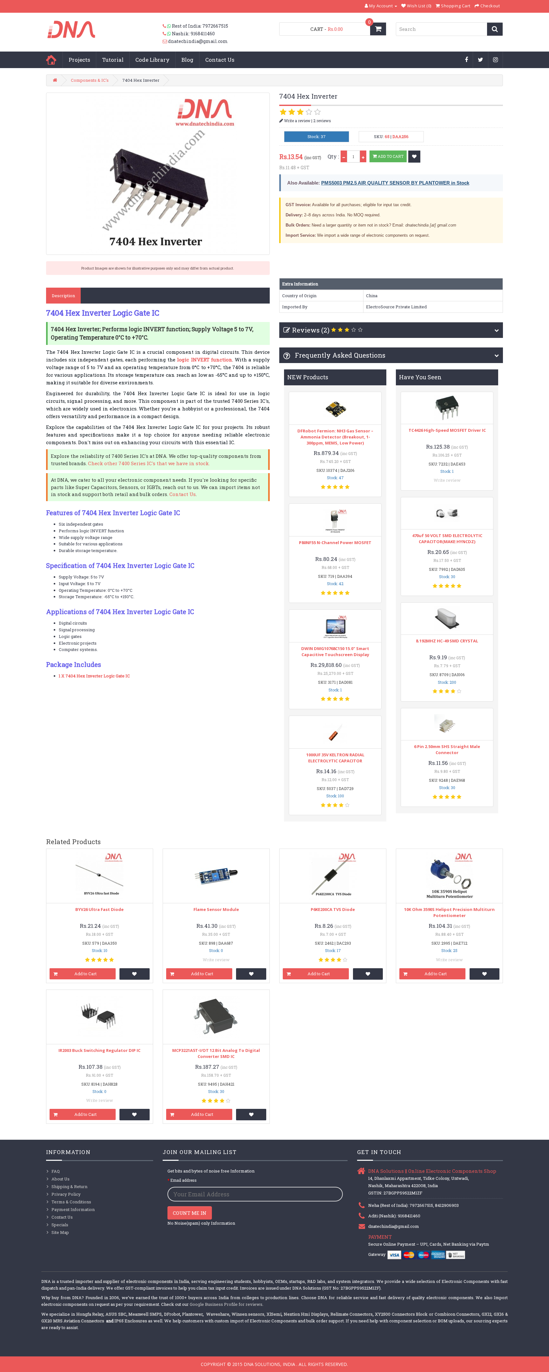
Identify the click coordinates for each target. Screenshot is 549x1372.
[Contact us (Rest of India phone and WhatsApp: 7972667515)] (167, 26)
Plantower (192, 1314)
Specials (59, 1225)
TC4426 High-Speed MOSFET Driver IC (447, 430)
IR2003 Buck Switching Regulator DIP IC (99, 1050)
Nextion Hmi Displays (306, 1314)
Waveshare (217, 1314)
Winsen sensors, (249, 1314)
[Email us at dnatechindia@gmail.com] (165, 41)
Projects (79, 59)
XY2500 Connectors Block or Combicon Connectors (427, 1314)
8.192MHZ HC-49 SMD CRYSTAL (447, 641)
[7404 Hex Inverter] (158, 174)
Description (63, 295)
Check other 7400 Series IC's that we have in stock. (149, 463)
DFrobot (172, 1314)
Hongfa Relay (90, 1314)
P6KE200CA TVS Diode (333, 909)
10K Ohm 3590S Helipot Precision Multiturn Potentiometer (449, 912)
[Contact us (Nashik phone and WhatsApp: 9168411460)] (167, 34)
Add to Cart (390, 156)
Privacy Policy (66, 1194)
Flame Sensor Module (216, 909)
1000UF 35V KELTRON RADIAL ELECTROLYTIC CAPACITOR (335, 758)
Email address (183, 1180)
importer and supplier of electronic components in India (132, 1281)
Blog (187, 59)
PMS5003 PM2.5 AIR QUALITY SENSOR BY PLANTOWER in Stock (395, 183)
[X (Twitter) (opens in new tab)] (480, 60)
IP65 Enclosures (130, 1321)
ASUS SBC (115, 1314)
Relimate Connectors (351, 1314)
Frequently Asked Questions (339, 355)
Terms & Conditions (71, 1202)
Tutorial (113, 59)
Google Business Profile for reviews (226, 1304)
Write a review (296, 120)
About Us (60, 1179)
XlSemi (274, 1314)
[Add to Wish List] (414, 156)
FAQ (55, 1171)
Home (51, 60)
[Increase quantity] (363, 156)
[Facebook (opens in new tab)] (466, 60)
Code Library (152, 59)
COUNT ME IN (190, 1213)
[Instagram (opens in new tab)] (495, 60)
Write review (447, 480)
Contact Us (219, 59)
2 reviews (322, 120)
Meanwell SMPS (145, 1314)
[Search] (495, 29)
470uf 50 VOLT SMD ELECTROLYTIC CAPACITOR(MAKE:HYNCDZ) (447, 538)
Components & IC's (90, 80)
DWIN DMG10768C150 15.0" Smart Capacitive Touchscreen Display (335, 651)
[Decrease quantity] (344, 156)
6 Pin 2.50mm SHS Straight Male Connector (447, 749)
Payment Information (73, 1209)
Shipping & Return (69, 1186)
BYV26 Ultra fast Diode (99, 909)
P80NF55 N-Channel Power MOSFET (335, 542)
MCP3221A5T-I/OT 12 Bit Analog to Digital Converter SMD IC (216, 1053)
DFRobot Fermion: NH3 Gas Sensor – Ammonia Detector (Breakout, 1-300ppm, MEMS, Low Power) (335, 437)
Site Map (60, 1232)
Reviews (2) (310, 330)
